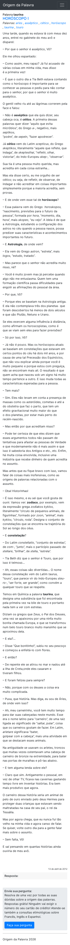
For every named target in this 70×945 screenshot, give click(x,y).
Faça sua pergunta (19, 925)
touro (20, 27)
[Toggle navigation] (62, 5)
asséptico (31, 23)
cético (44, 23)
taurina (9, 27)
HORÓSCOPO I (16, 18)
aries (19, 23)
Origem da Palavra (18, 5)
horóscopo (58, 23)
